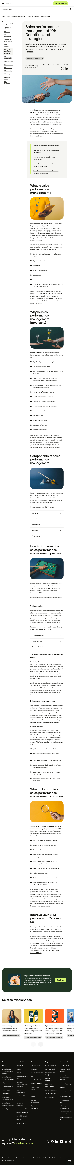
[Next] (40, 1044)
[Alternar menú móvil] (71, 3)
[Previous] (33, 1044)
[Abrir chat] (70, 1161)
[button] (45, 513)
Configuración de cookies (44, 1158)
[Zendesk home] (6, 3)
